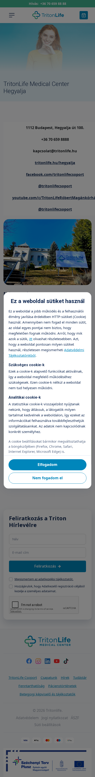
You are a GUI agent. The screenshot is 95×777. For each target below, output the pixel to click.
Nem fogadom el (47, 477)
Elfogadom (47, 464)
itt (30, 338)
